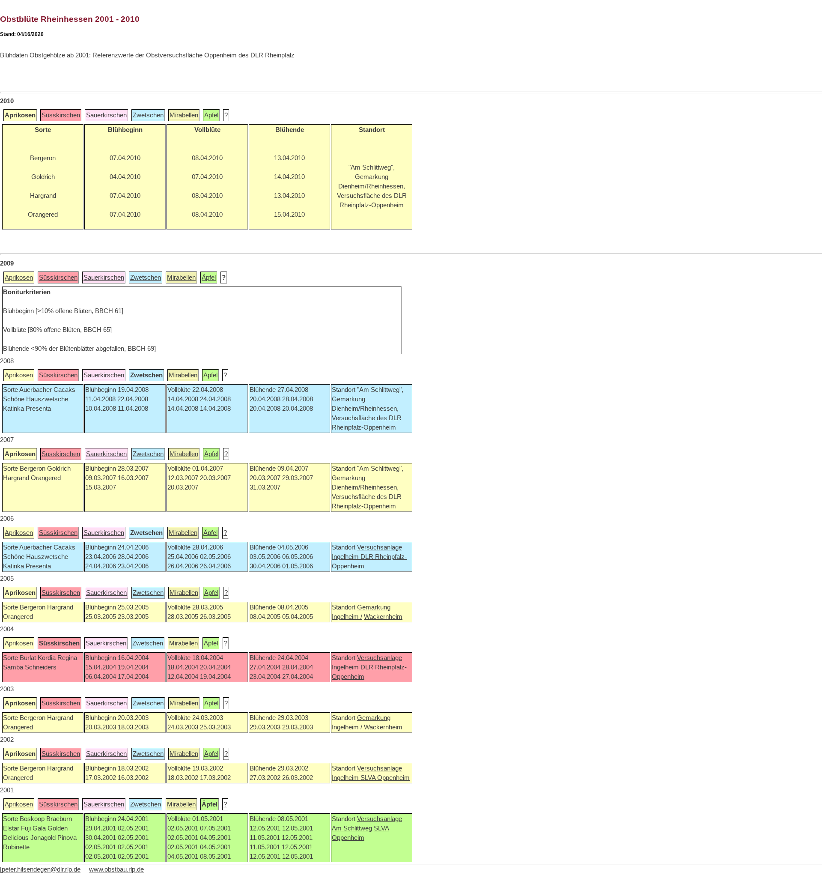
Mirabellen (184, 115)
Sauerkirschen (106, 115)
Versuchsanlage (379, 547)
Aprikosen (19, 277)
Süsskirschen (61, 115)
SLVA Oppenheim (385, 777)
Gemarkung (373, 607)
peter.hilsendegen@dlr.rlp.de (41, 869)
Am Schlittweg (352, 828)
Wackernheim (383, 616)
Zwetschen (148, 115)
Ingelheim (346, 556)
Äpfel (211, 115)
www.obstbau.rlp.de (116, 869)
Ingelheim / (347, 616)
